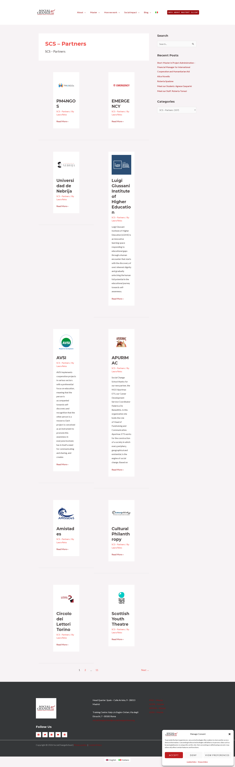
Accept (174, 755)
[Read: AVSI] (66, 341)
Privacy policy (80, 745)
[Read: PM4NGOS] (66, 85)
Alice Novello (163, 76)
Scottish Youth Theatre (120, 619)
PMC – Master (156, 700)
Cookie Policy (192, 762)
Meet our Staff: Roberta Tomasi (172, 91)
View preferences (217, 755)
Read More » (62, 121)
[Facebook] (38, 734)
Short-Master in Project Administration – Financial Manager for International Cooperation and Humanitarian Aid (176, 67)
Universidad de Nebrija (65, 186)
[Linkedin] (64, 734)
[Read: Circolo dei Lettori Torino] (66, 597)
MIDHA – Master (157, 708)
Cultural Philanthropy (121, 534)
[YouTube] (58, 734)
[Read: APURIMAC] (121, 341)
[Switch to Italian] (156, 12)
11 (97, 670)
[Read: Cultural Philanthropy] (121, 512)
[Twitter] (45, 734)
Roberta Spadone (165, 81)
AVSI (61, 357)
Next (145, 670)
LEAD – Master (156, 712)
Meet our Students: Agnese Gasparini (174, 86)
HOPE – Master (156, 704)
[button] (229, 734)
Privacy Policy (203, 762)
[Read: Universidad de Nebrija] (66, 164)
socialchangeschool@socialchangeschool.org (114, 720)
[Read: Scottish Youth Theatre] (121, 597)
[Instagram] (51, 734)
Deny (193, 755)
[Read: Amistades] (66, 512)
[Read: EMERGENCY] (121, 85)
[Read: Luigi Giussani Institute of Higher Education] (121, 164)
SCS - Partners (63, 111)
